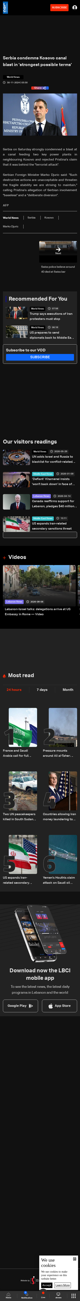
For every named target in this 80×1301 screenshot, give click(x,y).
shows (58, 1298)
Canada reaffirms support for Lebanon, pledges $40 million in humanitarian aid (53, 504)
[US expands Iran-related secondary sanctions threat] (20, 860)
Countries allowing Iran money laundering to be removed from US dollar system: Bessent (59, 817)
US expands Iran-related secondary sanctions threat (52, 526)
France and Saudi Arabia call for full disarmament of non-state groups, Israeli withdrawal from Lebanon (18, 753)
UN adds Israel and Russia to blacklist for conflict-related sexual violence (52, 460)
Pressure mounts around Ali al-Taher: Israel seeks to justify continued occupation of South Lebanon (59, 753)
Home (8, 1298)
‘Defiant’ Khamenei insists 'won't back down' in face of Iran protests (52, 482)
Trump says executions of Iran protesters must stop (51, 316)
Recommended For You (38, 299)
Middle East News (42, 474)
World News (37, 309)
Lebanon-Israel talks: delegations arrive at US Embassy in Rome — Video (37, 612)
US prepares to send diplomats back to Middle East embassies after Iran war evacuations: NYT (52, 335)
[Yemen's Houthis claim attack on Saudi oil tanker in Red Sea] (60, 860)
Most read (21, 675)
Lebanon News (41, 496)
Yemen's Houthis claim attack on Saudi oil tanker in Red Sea (59, 880)
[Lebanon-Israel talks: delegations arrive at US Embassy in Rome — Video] (39, 591)
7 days (42, 690)
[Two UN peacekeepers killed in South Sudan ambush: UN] (20, 796)
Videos (17, 557)
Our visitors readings (30, 442)
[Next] (75, 591)
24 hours (14, 690)
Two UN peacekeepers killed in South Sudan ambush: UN (19, 817)
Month (68, 690)
